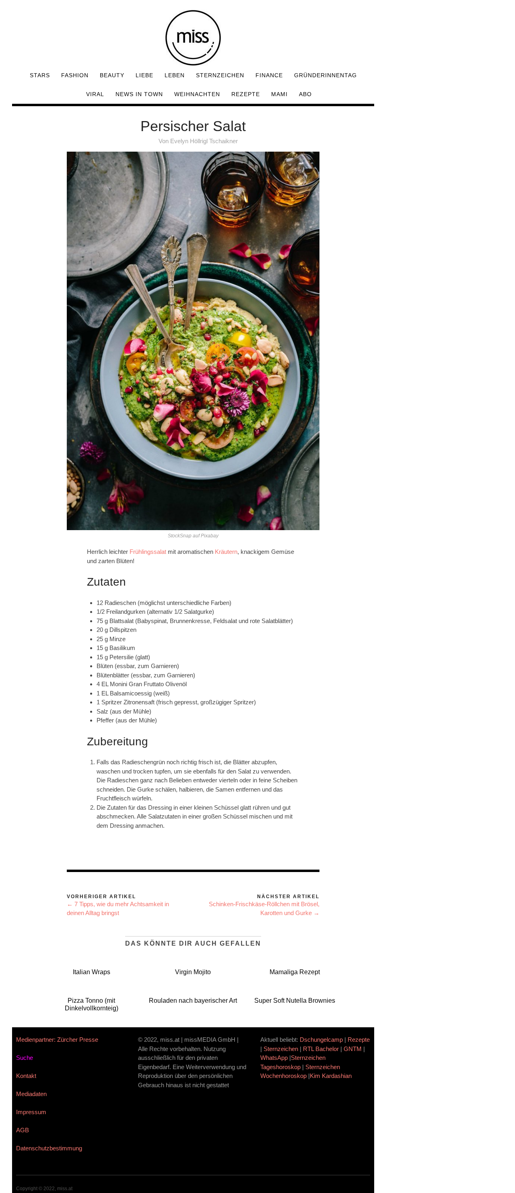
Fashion (75, 75)
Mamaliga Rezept (295, 972)
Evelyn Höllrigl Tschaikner (204, 141)
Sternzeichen (220, 75)
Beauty (112, 75)
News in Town (139, 94)
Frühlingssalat (148, 551)
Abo (305, 94)
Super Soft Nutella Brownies (294, 1000)
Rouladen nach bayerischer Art (193, 1000)
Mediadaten (31, 1093)
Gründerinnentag (325, 75)
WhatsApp (274, 1057)
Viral (95, 94)
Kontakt (26, 1075)
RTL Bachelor (321, 1048)
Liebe (144, 75)
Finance (269, 75)
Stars (40, 75)
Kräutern (226, 551)
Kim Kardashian (331, 1075)
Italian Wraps (91, 972)
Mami (279, 94)
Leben (175, 75)
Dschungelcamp (321, 1039)
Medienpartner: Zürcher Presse (57, 1039)
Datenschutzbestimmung (49, 1148)
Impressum (31, 1112)
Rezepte (245, 94)
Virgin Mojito (193, 972)
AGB (22, 1130)
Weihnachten (197, 94)
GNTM (353, 1048)
